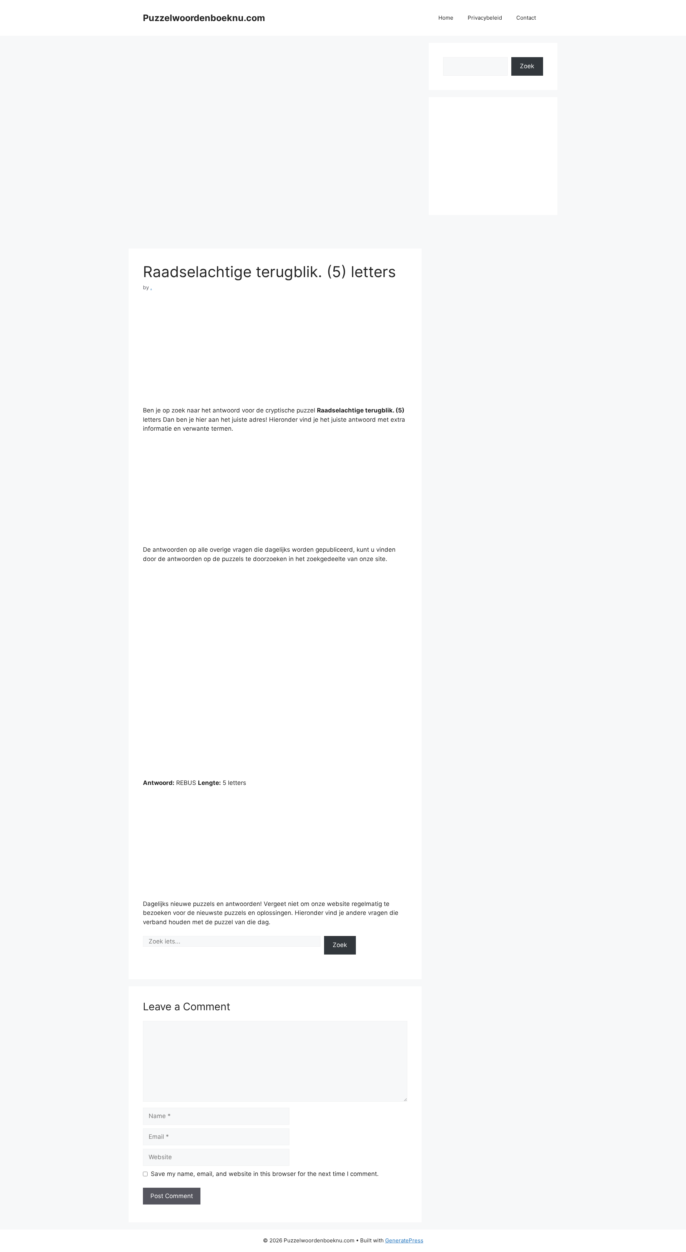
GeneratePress (404, 1240)
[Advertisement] (275, 93)
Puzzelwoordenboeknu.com (204, 17)
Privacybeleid (485, 17)
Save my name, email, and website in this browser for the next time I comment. (265, 1173)
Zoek (340, 944)
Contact (526, 17)
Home (445, 17)
